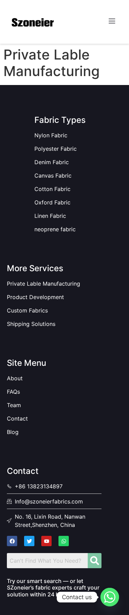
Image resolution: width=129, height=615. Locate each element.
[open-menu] (111, 22)
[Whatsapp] (109, 597)
